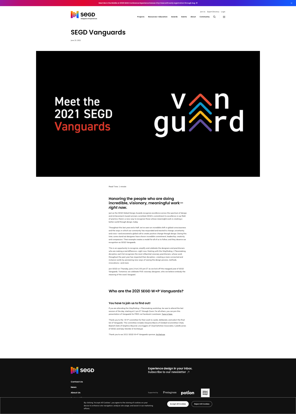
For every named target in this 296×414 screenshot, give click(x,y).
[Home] (84, 15)
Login (223, 12)
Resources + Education (157, 17)
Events (184, 17)
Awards (174, 17)
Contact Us (77, 381)
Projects (140, 17)
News (73, 387)
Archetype (160, 334)
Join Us (202, 12)
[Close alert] (291, 3)
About (193, 17)
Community (205, 17)
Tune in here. (167, 314)
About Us (75, 392)
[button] (216, 17)
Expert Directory (213, 12)
